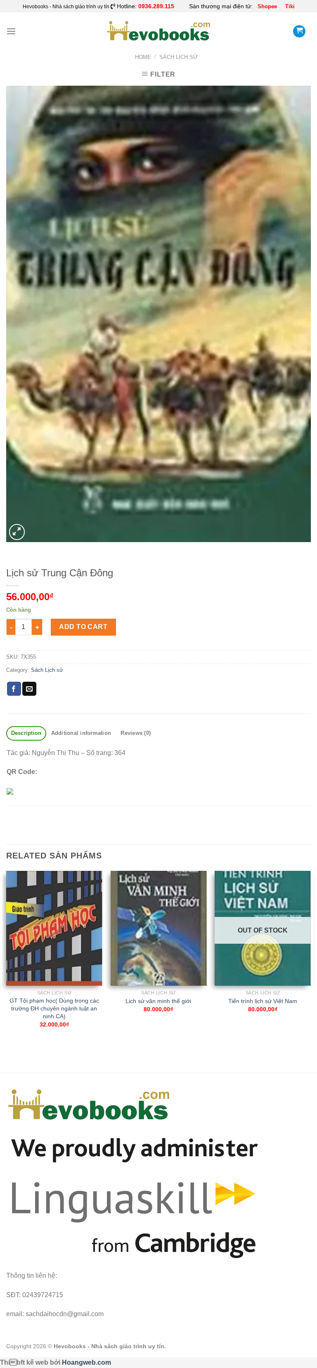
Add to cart (83, 626)
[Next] (310, 956)
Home (143, 57)
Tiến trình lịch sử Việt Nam (262, 1001)
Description (26, 733)
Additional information (81, 733)
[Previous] (6, 956)
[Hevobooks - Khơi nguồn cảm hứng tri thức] (159, 31)
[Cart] (299, 31)
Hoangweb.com (86, 1362)
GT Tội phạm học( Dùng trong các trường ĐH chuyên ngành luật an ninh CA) (54, 1008)
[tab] (26, 733)
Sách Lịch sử (178, 57)
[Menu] (11, 31)
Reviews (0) (136, 733)
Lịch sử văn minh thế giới (158, 1001)
